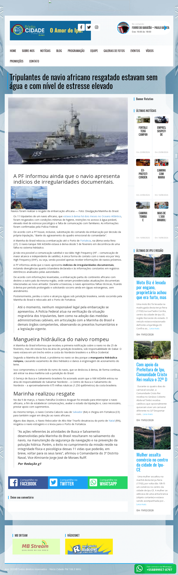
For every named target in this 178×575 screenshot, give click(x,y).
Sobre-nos (28, 51)
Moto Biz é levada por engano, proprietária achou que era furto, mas (151, 290)
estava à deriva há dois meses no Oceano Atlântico (92, 216)
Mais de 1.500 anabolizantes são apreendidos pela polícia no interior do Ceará (161, 216)
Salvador (77, 412)
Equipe (94, 51)
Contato (34, 61)
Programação (76, 51)
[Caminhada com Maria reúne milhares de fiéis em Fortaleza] (161, 162)
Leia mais (154, 328)
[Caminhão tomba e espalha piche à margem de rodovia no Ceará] (143, 205)
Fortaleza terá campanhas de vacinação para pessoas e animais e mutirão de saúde (143, 131)
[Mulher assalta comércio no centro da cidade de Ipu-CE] (152, 437)
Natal (112, 420)
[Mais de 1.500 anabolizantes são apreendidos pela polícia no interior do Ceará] (161, 205)
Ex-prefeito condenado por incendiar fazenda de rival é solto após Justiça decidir (143, 174)
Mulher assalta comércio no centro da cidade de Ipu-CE (152, 462)
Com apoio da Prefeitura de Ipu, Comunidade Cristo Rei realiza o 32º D (151, 372)
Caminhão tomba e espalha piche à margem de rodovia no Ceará (143, 216)
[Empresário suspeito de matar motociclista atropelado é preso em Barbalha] (161, 119)
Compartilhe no (29, 482)
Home (13, 51)
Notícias (45, 51)
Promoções (16, 61)
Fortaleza (85, 240)
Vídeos (149, 51)
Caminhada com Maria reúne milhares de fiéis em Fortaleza (161, 174)
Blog (59, 51)
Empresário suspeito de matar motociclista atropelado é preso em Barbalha (161, 131)
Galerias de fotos (114, 51)
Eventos (135, 51)
